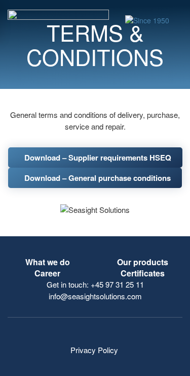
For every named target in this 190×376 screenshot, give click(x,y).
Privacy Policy (95, 349)
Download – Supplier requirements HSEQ (97, 157)
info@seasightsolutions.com (95, 296)
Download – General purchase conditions (97, 177)
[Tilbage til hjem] (60, 20)
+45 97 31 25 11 (117, 284)
